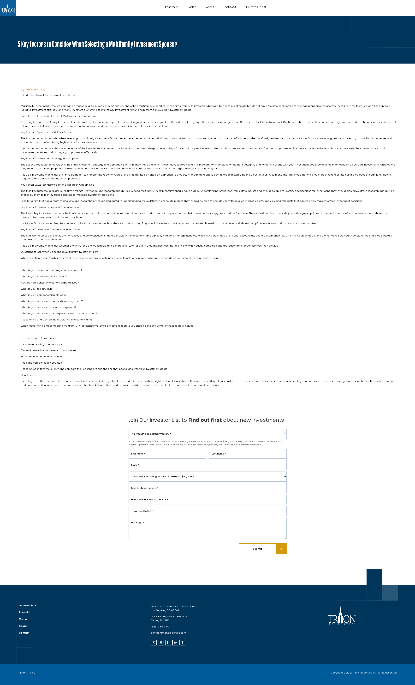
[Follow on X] (154, 642)
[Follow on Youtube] (175, 642)
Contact (230, 7)
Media (192, 7)
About (210, 7)
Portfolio (171, 7)
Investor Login (256, 7)
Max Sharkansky (35, 89)
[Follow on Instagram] (161, 642)
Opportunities (28, 605)
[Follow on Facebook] (182, 642)
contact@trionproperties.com (168, 632)
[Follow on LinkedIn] (168, 642)
